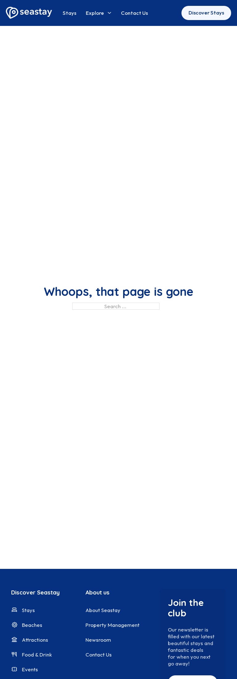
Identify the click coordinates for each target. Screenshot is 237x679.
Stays (69, 13)
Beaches (32, 625)
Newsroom (98, 639)
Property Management (112, 625)
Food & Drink (37, 654)
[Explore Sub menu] (109, 12)
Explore (95, 13)
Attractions (35, 639)
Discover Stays (206, 12)
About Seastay (102, 610)
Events (30, 669)
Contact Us (134, 13)
